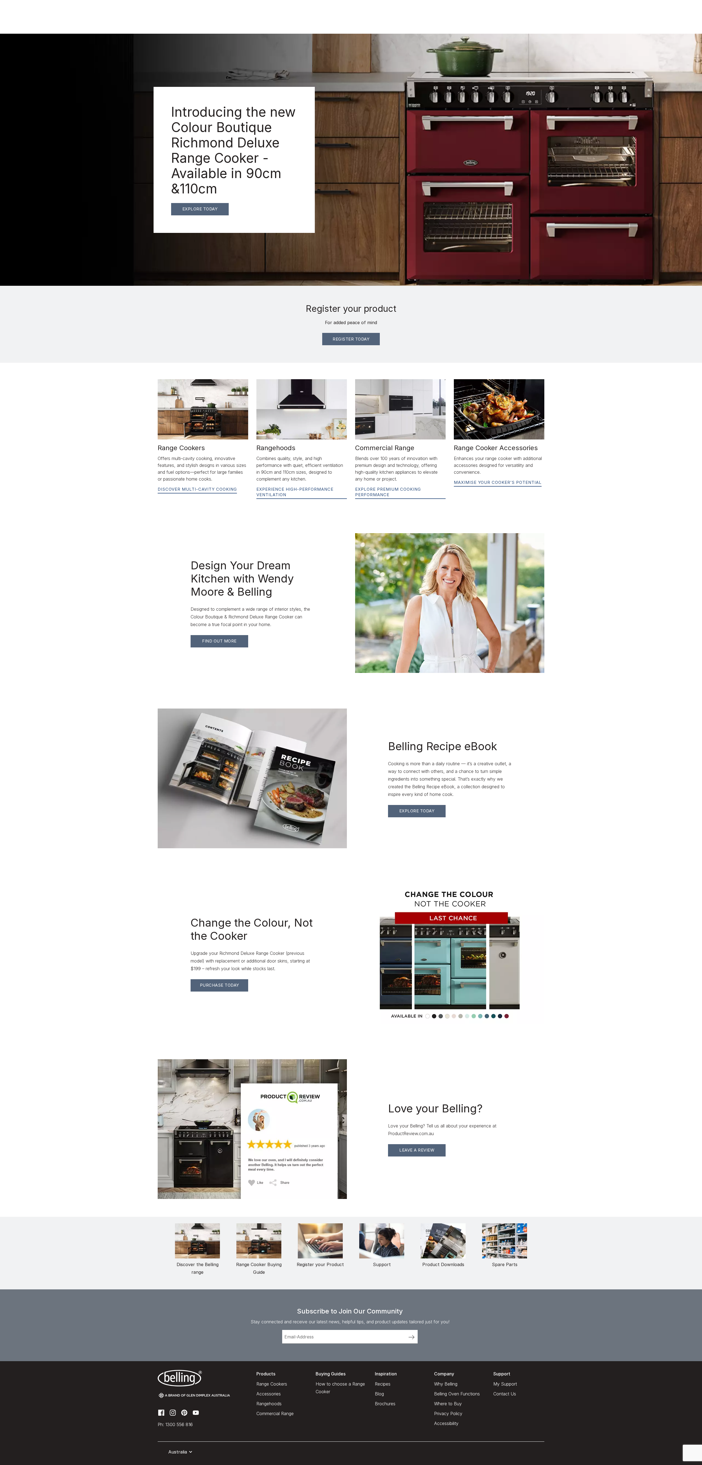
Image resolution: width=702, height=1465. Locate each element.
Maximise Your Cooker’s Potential (498, 482)
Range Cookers (271, 1384)
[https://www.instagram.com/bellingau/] (172, 1412)
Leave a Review (416, 1150)
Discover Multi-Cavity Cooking (197, 489)
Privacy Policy (448, 1413)
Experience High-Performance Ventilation (294, 492)
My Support (505, 1384)
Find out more (219, 641)
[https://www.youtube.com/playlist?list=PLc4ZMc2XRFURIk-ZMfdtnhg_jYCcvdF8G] (195, 1412)
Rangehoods (269, 1403)
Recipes (382, 1384)
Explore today (200, 209)
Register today (351, 339)
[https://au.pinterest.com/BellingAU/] (184, 1412)
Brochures (385, 1403)
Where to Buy (448, 1403)
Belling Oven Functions (457, 1394)
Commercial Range (275, 1413)
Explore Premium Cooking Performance (388, 492)
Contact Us (504, 1394)
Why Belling (445, 1384)
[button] (176, 1451)
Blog (379, 1394)
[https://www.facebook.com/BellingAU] (161, 1412)
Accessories (268, 1394)
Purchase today (219, 985)
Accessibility (446, 1423)
